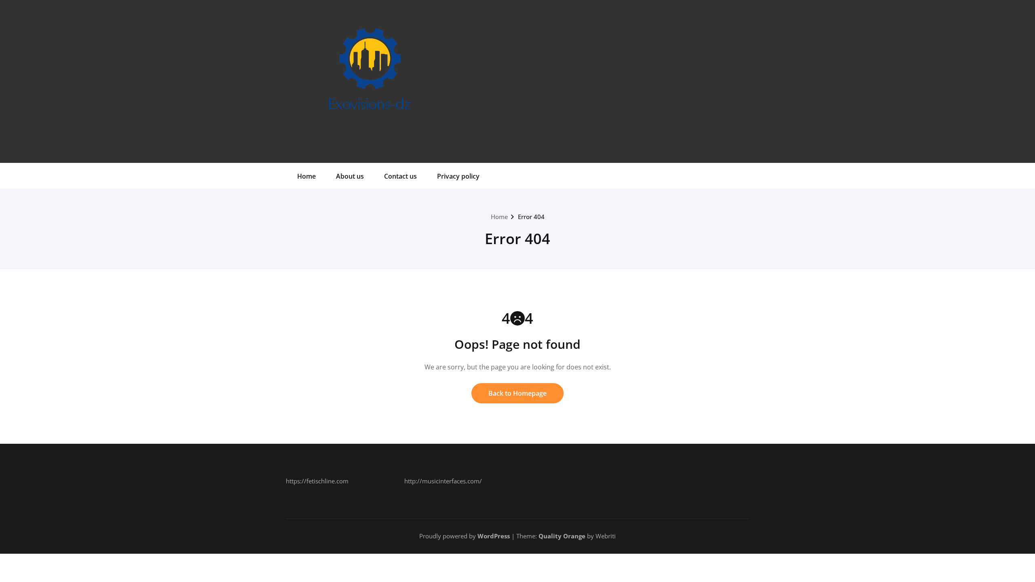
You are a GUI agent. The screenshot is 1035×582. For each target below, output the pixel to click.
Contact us (400, 176)
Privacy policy (458, 176)
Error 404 (531, 217)
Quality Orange (562, 536)
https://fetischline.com (317, 481)
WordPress (493, 536)
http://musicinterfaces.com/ (443, 481)
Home (306, 176)
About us (350, 176)
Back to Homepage (517, 393)
